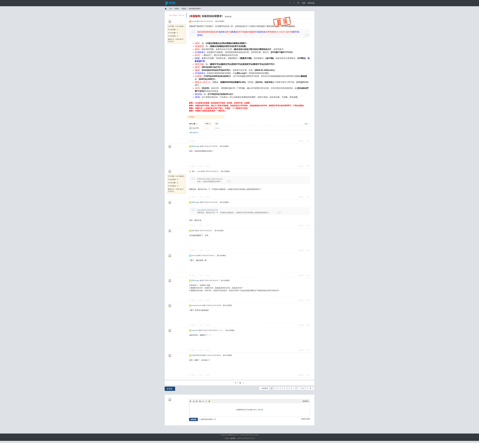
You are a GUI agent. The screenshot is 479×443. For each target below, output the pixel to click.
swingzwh (194, 330)
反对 (208, 166)
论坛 (170, 8)
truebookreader (196, 305)
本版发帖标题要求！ (195, 8)
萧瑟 (192, 230)
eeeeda (194, 255)
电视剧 (184, 8)
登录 (303, 3)
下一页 (309, 388)
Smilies (209, 401)
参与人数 (193, 124)
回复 (193, 141)
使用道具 (301, 141)
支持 (200, 166)
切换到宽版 (294, 3)
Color (193, 401)
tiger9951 (196, 128)
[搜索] (290, 3)
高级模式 (306, 401)
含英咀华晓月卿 (196, 355)
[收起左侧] (186, 15)
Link (200, 401)
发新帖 (170, 389)
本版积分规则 (305, 419)
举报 (307, 141)
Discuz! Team (253, 435)
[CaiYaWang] (170, 3)
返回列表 (265, 388)
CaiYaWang (166, 8)
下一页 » (239, 383)
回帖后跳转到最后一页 (208, 419)
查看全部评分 (193, 132)
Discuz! (232, 435)
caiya (193, 21)
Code (206, 401)
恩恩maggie (195, 146)
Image (196, 401)
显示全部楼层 (219, 21)
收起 (306, 124)
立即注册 (310, 3)
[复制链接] (228, 16)
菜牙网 (233, 438)
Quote (203, 401)
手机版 (227, 438)
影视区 (177, 8)
